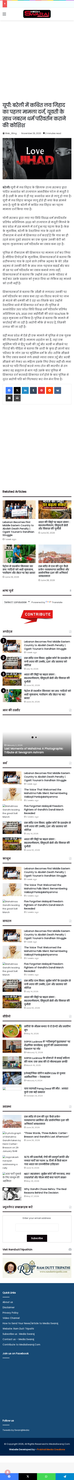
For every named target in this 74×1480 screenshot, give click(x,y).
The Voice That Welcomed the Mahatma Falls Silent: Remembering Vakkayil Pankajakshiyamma (45, 793)
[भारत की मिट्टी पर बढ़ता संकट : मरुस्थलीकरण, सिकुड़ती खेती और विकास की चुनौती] (54, 509)
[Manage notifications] (7, 1472)
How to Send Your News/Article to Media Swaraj (30, 1323)
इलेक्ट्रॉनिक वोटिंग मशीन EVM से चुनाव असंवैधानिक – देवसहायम (44, 1075)
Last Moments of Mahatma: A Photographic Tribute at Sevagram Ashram (33, 750)
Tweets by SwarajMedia (16, 1430)
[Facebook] (9, 390)
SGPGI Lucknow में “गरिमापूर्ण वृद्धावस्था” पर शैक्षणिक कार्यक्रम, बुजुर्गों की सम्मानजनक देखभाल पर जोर (47, 1045)
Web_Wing (11, 133)
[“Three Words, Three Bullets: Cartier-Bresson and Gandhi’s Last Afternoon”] (12, 1142)
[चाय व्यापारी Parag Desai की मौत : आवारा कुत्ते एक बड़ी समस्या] (12, 1093)
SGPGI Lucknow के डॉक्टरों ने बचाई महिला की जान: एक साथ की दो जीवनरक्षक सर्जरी (47, 1059)
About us (8, 1302)
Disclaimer (9, 1307)
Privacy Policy (10, 1312)
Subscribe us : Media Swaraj (19, 1334)
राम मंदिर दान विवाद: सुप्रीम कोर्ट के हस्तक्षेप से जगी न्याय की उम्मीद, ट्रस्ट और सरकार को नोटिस (47, 661)
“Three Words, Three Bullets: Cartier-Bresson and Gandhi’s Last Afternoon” (46, 1134)
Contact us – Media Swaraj (18, 1339)
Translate (57, 602)
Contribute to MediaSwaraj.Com (21, 1344)
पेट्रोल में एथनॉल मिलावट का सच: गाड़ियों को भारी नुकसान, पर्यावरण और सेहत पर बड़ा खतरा (19, 569)
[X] (17, 390)
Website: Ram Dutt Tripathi (18, 1328)
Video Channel (11, 1318)
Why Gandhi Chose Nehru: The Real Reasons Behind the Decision (45, 1190)
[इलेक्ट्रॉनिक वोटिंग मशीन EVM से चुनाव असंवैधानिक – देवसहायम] (12, 1078)
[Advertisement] (37, 60)
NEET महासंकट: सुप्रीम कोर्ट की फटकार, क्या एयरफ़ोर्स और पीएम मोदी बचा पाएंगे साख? (47, 1175)
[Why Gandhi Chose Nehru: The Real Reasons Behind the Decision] (12, 1193)
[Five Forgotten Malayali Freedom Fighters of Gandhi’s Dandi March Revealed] (12, 811)
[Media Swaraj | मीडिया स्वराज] (37, 14)
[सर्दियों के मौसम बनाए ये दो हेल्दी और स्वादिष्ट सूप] (12, 1031)
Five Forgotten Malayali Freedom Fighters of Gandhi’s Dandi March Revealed (44, 809)
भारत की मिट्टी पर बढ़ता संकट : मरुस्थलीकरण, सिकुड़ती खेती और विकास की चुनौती (54, 525)
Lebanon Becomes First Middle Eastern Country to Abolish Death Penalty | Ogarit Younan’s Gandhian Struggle (18, 528)
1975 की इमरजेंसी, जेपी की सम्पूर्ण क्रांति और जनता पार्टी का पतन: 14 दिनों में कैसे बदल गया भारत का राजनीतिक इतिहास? (46, 1160)
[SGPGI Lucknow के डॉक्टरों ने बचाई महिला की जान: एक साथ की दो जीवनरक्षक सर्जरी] (12, 1062)
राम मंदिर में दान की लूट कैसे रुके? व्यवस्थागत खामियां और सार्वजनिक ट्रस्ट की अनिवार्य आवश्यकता (53, 571)
